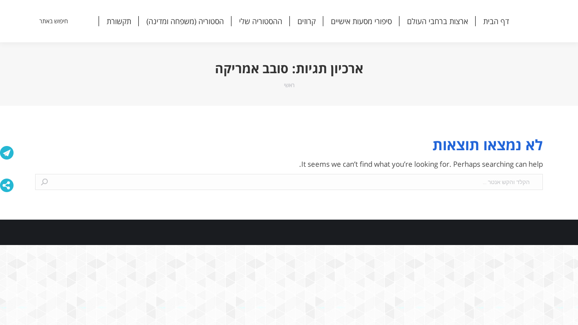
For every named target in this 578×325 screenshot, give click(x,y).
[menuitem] (496, 21)
